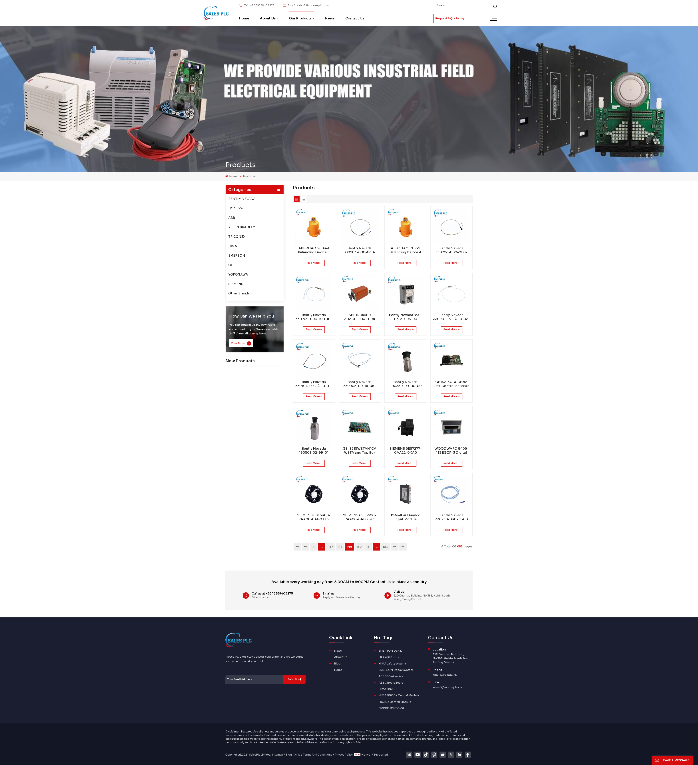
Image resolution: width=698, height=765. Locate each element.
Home (244, 18)
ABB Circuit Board (391, 682)
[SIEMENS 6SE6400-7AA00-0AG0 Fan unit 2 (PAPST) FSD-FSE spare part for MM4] (313, 494)
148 (340, 547)
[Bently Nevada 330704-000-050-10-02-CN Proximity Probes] (451, 227)
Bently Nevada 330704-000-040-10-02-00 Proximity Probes (359, 250)
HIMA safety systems (393, 663)
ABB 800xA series (391, 676)
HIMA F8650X (388, 689)
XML (297, 754)
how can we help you (251, 316)
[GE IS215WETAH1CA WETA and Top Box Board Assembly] (359, 427)
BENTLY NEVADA (242, 199)
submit (292, 679)
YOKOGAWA (238, 274)
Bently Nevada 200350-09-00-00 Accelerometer (406, 384)
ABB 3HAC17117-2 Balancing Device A (406, 250)
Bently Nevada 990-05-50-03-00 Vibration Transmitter (405, 317)
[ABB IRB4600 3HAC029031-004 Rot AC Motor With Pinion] (359, 293)
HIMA (232, 246)
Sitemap (277, 754)
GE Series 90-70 (390, 657)
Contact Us (354, 18)
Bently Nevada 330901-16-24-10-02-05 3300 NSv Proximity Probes (451, 317)
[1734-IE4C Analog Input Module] (405, 494)
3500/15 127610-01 (391, 708)
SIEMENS (235, 284)
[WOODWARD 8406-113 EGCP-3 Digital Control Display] (451, 427)
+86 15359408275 (445, 674)
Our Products (300, 18)
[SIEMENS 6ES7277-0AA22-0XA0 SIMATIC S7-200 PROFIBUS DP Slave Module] (405, 427)
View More (238, 343)
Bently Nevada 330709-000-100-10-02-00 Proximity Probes (314, 317)
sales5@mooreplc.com (448, 687)
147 (330, 547)
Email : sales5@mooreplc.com (308, 5)
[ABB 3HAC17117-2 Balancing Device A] (405, 227)
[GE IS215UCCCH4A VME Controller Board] (451, 360)
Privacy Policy (344, 754)
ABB (231, 218)
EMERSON (236, 256)
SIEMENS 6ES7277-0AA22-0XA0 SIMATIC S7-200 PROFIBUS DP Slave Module (405, 451)
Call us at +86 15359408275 (272, 593)
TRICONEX (236, 237)
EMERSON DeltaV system (396, 670)
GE (230, 265)
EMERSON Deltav (390, 650)
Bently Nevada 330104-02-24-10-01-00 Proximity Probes (313, 384)
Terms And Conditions (317, 754)
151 (368, 547)
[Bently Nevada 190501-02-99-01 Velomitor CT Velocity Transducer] (313, 427)
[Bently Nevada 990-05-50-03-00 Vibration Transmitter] (405, 293)
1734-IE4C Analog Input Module (405, 517)
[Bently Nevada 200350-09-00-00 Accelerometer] (405, 360)
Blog (337, 663)
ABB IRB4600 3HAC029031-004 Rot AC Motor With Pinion (360, 317)
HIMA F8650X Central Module (399, 695)
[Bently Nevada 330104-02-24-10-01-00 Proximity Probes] (313, 360)
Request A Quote (447, 18)
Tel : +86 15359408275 (259, 5)
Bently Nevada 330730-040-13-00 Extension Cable (451, 517)
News (330, 18)
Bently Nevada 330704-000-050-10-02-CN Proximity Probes (451, 250)
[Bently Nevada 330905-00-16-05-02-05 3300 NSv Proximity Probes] (359, 360)
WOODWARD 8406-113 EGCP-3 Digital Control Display (451, 451)
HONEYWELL (238, 208)
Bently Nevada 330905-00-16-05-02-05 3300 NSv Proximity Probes (359, 384)
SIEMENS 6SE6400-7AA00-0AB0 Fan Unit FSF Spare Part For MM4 (359, 517)
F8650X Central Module (395, 702)
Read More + (314, 262)
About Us (268, 18)
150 (359, 547)
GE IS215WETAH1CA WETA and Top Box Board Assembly (359, 451)
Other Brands (239, 293)
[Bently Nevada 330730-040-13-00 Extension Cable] (451, 494)
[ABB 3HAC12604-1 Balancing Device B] (313, 227)
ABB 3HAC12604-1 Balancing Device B (314, 250)
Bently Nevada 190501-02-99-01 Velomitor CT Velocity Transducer (314, 451)
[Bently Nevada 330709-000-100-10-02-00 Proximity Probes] (313, 293)
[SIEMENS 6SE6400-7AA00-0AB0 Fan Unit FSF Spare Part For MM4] (359, 494)
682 (385, 547)
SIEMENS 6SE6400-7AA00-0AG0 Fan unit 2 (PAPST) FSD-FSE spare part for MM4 (313, 517)
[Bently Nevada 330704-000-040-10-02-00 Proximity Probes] (359, 227)
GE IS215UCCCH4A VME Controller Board (451, 384)
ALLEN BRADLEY (241, 227)
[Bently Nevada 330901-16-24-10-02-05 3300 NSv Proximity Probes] (451, 293)
